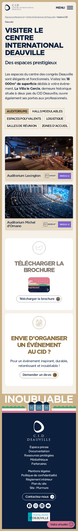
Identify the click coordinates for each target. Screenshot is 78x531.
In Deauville (39, 517)
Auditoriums (17, 111)
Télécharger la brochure (37, 299)
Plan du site (38, 483)
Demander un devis (37, 374)
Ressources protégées (39, 455)
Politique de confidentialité (39, 475)
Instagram (35, 505)
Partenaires (38, 464)
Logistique (54, 119)
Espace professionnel (14, 17)
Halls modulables (47, 111)
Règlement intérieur (39, 479)
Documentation (39, 451)
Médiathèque (39, 459)
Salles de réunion (22, 126)
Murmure (42, 488)
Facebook (29, 505)
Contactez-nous (37, 496)
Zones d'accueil (55, 126)
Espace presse (39, 447)
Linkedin (42, 505)
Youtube (48, 505)
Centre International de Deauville (40, 17)
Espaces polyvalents (24, 119)
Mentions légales (39, 471)
